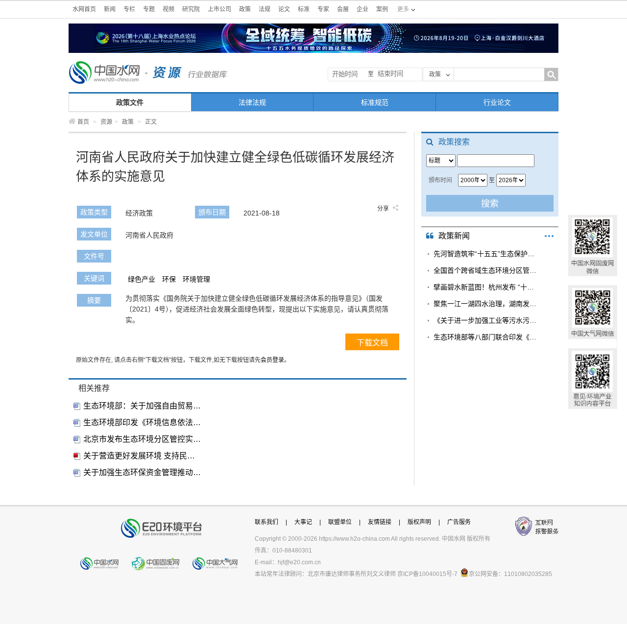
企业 (362, 9)
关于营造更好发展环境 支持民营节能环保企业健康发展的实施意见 (142, 456)
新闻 (110, 9)
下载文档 (372, 342)
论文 (284, 9)
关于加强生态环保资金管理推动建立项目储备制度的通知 (142, 472)
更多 (549, 236)
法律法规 (252, 102)
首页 (83, 122)
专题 (149, 9)
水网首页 (84, 9)
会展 (343, 9)
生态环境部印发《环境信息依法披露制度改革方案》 (142, 422)
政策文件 (130, 102)
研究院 (191, 9)
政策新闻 (454, 236)
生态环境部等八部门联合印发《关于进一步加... (486, 337)
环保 (169, 279)
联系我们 (266, 522)
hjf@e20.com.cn (299, 562)
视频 (168, 9)
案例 (382, 9)
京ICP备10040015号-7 (427, 574)
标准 (304, 9)
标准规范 (374, 102)
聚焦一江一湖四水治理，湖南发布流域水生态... (486, 304)
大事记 (303, 522)
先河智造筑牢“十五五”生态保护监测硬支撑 (486, 254)
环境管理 (196, 279)
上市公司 (219, 9)
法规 (264, 9)
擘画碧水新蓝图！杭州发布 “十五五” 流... (486, 287)
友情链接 (379, 522)
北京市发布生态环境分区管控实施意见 (142, 439)
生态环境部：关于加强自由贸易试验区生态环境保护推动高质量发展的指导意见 (142, 406)
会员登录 (272, 360)
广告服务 (459, 522)
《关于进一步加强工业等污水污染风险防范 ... (486, 320)
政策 (245, 9)
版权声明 (419, 522)
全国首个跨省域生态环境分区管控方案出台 (486, 270)
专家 (323, 9)
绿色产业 (141, 279)
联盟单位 (340, 522)
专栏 (129, 9)
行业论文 (497, 102)
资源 (106, 122)
